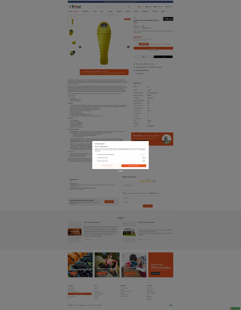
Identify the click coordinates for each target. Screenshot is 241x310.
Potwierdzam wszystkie (133, 165)
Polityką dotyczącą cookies (123, 148)
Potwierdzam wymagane (107, 165)
